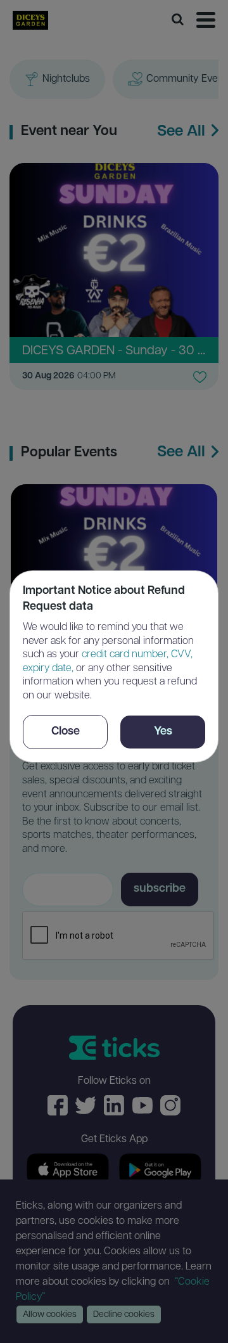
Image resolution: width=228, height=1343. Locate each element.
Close (65, 732)
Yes (163, 732)
